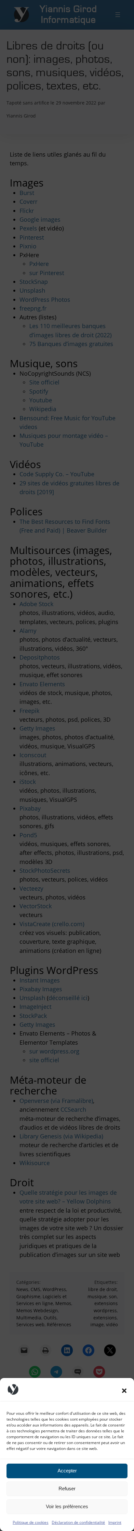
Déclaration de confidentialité (78, 1522)
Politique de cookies (30, 1522)
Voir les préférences (67, 1506)
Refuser (67, 1488)
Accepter (67, 1470)
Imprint (114, 1522)
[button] (124, 1390)
